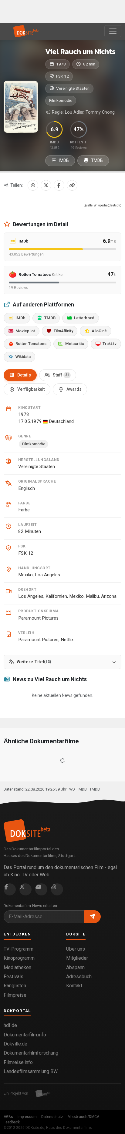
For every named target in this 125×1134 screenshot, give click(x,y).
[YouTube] (41, 889)
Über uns (75, 949)
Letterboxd (84, 318)
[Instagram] (57, 889)
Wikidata (23, 356)
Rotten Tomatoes (30, 343)
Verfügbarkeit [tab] (31, 389)
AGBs (8, 1117)
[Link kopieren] (72, 185)
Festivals (13, 976)
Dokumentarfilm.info (25, 1035)
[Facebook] (59, 185)
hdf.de (10, 1025)
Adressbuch (79, 976)
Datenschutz (52, 1117)
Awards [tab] (74, 389)
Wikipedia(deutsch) (107, 205)
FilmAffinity (63, 331)
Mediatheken (17, 967)
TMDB (96, 160)
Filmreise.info (18, 1062)
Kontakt (74, 985)
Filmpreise (15, 995)
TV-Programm (18, 949)
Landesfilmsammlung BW (31, 1071)
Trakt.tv (110, 343)
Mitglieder (77, 958)
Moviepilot (25, 331)
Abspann (75, 967)
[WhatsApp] (33, 185)
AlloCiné (99, 331)
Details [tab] (24, 375)
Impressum (27, 1117)
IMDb (20, 318)
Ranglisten (15, 985)
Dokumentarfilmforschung (31, 1053)
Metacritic (74, 343)
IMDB (63, 160)
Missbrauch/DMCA (83, 1117)
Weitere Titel (34, 661)
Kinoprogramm (19, 958)
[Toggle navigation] (112, 31)
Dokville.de (15, 1044)
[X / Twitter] (46, 185)
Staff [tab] (61, 375)
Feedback (12, 1122)
